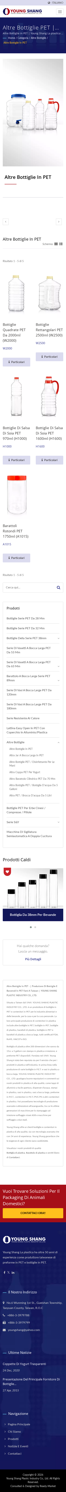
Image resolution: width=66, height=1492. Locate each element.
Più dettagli (33, 959)
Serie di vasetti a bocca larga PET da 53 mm (29, 650)
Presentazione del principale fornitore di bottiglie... (31, 1381)
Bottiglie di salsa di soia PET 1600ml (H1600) (49, 433)
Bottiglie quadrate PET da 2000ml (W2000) (14, 332)
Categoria (23, 38)
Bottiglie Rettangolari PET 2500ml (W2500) (49, 330)
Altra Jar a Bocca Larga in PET (26, 755)
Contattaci (14, 1453)
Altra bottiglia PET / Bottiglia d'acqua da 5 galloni (33, 787)
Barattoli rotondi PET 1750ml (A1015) (15, 531)
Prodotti (13, 1439)
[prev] (6, 222)
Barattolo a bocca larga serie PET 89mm (28, 678)
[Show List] (60, 244)
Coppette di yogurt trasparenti (24, 1364)
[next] (59, 222)
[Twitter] (8, 1273)
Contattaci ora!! (33, 1213)
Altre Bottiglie (38, 38)
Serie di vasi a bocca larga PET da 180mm (29, 706)
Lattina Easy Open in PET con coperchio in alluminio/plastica (27, 730)
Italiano (57, 2)
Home (11, 38)
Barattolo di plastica (35, 1153)
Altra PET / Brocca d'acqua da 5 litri (30, 795)
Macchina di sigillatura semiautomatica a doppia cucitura (29, 834)
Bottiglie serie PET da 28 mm (26, 618)
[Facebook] (4, 1273)
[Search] (58, 587)
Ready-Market (48, 1486)
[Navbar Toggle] (60, 12)
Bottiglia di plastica (16, 1153)
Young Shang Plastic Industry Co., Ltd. (27, 1478)
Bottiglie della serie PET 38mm (26, 638)
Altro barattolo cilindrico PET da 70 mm (32, 779)
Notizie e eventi (18, 1446)
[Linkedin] (13, 1273)
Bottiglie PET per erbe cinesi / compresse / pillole (26, 810)
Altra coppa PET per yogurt (24, 772)
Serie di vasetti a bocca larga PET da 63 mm (29, 664)
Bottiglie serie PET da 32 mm (26, 628)
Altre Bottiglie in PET (15, 43)
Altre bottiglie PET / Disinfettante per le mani (31, 764)
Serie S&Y (13, 822)
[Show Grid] (56, 244)
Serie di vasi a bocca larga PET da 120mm (29, 692)
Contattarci (14, 1157)
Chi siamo (14, 1431)
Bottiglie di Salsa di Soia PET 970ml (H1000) (16, 433)
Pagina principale (19, 1424)
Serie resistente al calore (23, 718)
